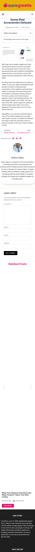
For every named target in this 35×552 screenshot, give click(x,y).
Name (6, 227)
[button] (2, 14)
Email (6, 235)
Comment (7, 204)
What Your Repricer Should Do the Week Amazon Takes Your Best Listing (16, 495)
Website (6, 243)
